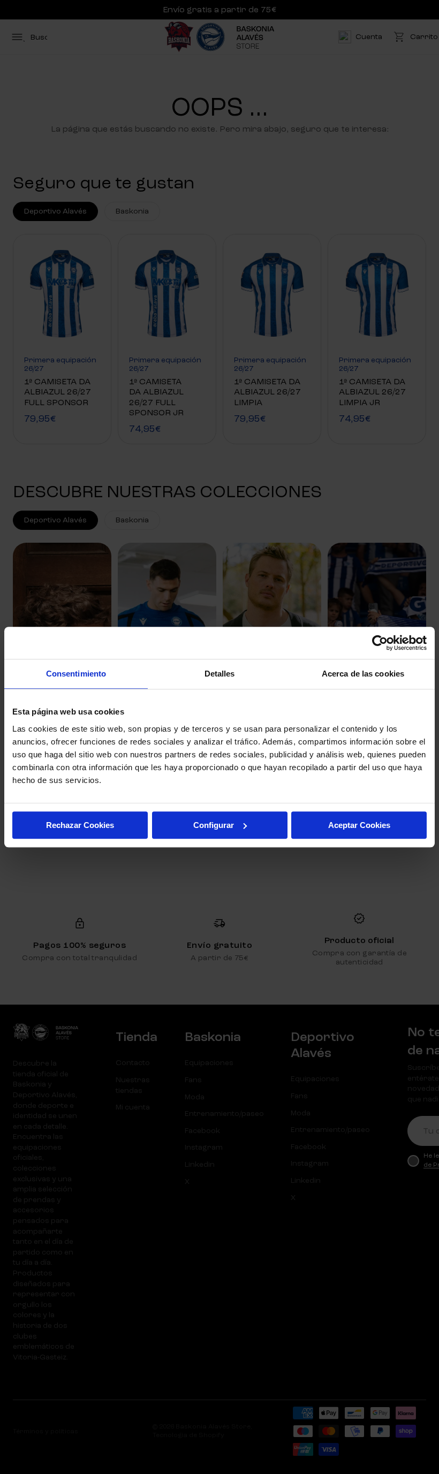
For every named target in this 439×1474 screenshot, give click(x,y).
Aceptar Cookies (359, 825)
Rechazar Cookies (80, 825)
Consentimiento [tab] (76, 673)
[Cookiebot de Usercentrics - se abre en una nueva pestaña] (380, 643)
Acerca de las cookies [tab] (363, 673)
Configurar (213, 825)
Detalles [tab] (220, 673)
